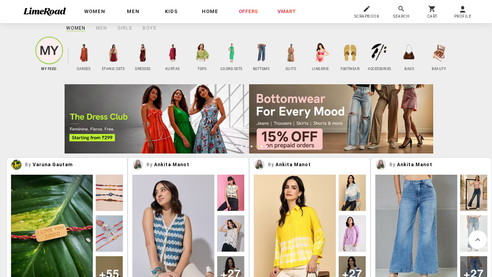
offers (248, 11)
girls (125, 28)
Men (101, 28)
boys (149, 28)
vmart (287, 11)
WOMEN (75, 28)
